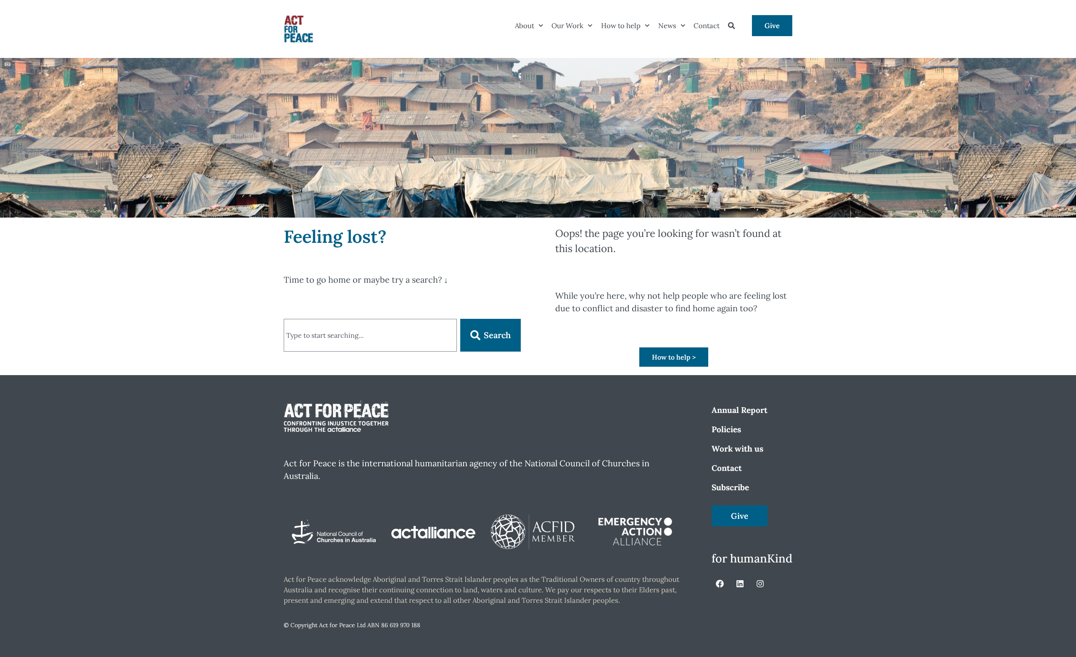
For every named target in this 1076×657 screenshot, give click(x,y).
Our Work (567, 25)
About (524, 25)
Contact (707, 25)
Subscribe (730, 487)
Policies (726, 429)
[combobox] (370, 335)
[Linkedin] (740, 583)
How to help (621, 25)
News (667, 25)
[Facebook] (720, 583)
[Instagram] (760, 583)
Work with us (737, 449)
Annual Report (739, 410)
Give (772, 25)
